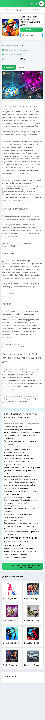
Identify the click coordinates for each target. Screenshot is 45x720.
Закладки (29, 35)
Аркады (23, 50)
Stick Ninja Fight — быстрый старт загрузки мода (26, 566)
